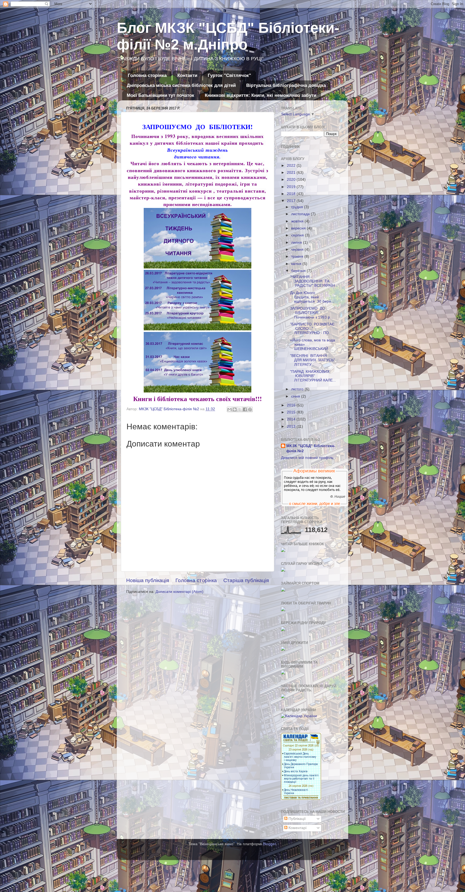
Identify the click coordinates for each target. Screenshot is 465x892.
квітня (296, 264)
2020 (292, 180)
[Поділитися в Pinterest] (250, 409)
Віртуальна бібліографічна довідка (286, 85)
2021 (292, 173)
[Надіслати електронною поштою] (229, 409)
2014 (292, 419)
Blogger (269, 844)
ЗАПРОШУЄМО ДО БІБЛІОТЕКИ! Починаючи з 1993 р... (311, 312)
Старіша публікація (246, 580)
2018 (292, 194)
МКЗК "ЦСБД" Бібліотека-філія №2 (310, 448)
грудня (297, 207)
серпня (298, 235)
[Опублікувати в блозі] (234, 409)
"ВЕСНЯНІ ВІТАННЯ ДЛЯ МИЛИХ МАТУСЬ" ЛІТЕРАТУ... (312, 360)
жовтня (298, 221)
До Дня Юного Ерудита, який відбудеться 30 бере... (312, 297)
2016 (292, 405)
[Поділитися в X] (239, 409)
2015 (292, 412)
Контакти (187, 75)
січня (296, 396)
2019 (292, 187)
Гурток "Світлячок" (229, 75)
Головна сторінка (147, 75)
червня (298, 249)
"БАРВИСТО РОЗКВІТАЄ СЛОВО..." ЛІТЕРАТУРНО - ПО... (312, 328)
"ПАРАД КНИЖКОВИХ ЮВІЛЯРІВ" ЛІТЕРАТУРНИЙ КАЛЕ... (313, 376)
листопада (301, 214)
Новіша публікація (147, 580)
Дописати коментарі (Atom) (179, 592)
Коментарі (297, 828)
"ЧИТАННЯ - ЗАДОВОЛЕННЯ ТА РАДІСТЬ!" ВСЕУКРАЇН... (314, 281)
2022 (292, 166)
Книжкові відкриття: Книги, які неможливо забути (260, 95)
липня (297, 242)
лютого (298, 389)
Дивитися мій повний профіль (307, 458)
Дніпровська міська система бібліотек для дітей (181, 85)
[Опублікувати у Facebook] (245, 409)
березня (299, 271)
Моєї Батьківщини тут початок (160, 95)
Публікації (296, 819)
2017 (292, 201)
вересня (299, 228)
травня (297, 256)
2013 (292, 426)
